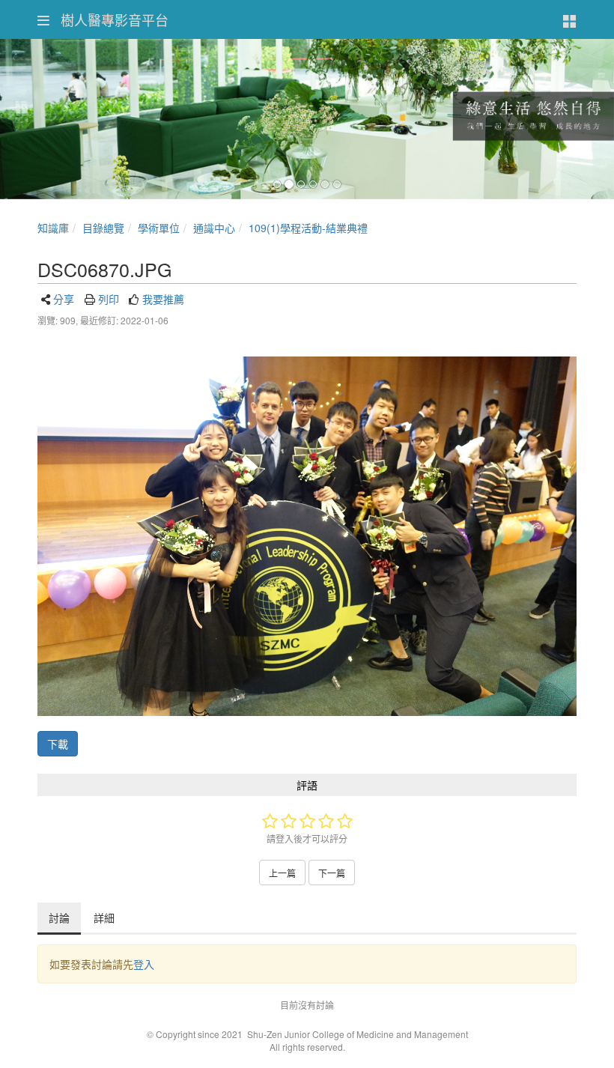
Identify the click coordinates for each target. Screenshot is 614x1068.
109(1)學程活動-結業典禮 (308, 227)
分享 (63, 298)
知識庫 (53, 227)
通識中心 (214, 227)
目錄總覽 (103, 227)
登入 (143, 963)
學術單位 (159, 227)
